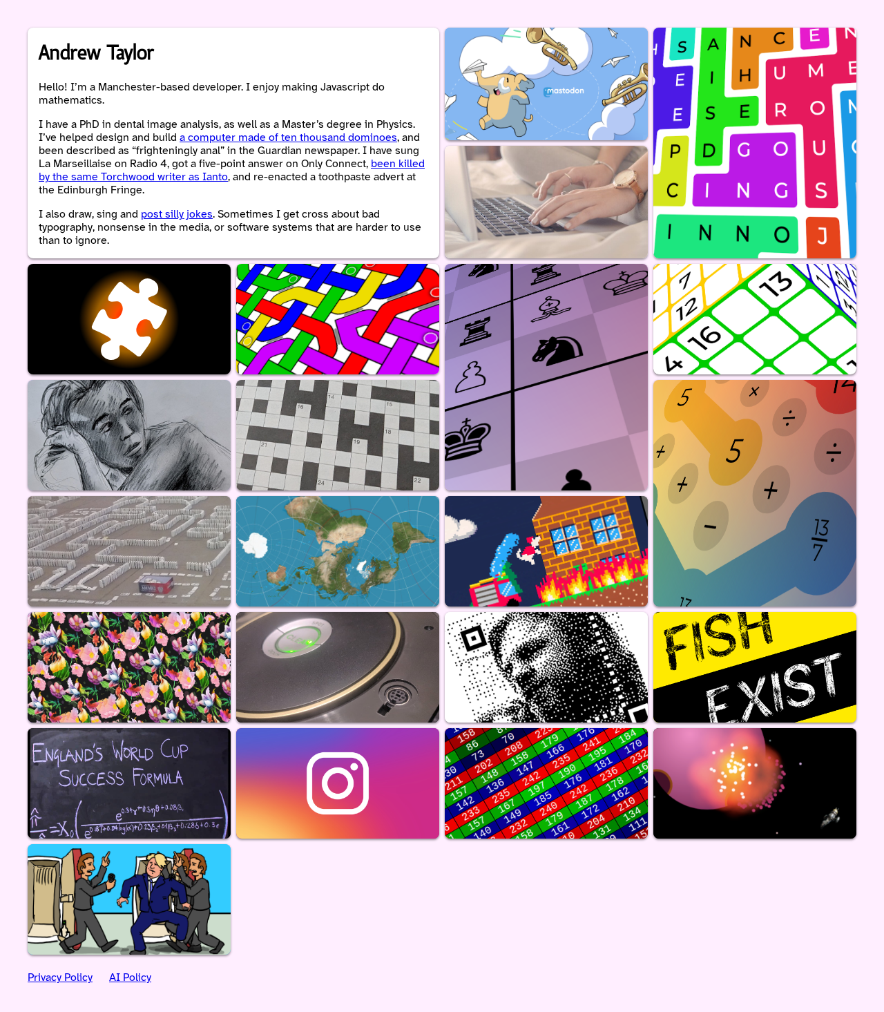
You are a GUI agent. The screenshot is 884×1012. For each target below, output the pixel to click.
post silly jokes (177, 214)
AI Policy (130, 978)
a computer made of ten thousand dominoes (288, 138)
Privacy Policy (60, 978)
